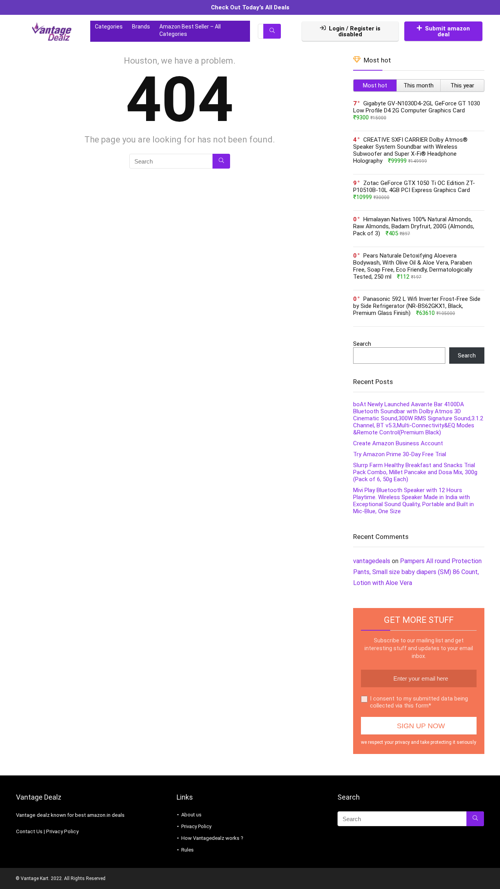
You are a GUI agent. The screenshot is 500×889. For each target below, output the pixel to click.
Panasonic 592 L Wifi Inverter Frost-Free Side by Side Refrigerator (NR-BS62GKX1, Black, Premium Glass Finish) (416, 305)
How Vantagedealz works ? (212, 838)
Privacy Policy (62, 831)
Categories (109, 26)
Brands (141, 26)
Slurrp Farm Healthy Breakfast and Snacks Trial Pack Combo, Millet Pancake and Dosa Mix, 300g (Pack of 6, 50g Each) (415, 472)
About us (191, 815)
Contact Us (29, 831)
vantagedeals (371, 561)
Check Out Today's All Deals (250, 7)
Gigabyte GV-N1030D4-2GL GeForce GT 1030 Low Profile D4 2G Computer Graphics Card (416, 107)
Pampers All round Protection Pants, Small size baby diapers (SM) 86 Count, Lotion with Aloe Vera (417, 572)
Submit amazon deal (447, 31)
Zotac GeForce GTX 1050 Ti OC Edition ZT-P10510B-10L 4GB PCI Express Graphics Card (414, 187)
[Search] (272, 31)
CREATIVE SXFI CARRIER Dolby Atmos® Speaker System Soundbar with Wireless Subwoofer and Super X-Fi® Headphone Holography (410, 150)
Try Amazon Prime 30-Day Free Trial (399, 454)
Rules (187, 850)
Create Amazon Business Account (398, 443)
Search (362, 343)
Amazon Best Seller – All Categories (190, 30)
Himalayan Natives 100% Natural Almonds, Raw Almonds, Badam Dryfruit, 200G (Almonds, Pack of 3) (413, 226)
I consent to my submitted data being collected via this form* (419, 702)
